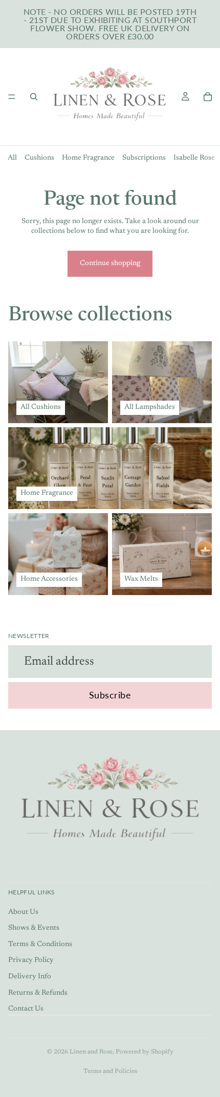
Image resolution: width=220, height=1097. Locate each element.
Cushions (39, 158)
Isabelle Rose (194, 158)
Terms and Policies (110, 1071)
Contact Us (25, 1009)
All (12, 158)
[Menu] (12, 96)
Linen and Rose (91, 1052)
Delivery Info (29, 976)
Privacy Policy (31, 960)
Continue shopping (110, 263)
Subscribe (110, 694)
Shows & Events (33, 928)
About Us (23, 911)
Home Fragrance (88, 158)
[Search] (34, 96)
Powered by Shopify (144, 1052)
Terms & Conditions (40, 944)
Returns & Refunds (38, 992)
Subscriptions (144, 158)
